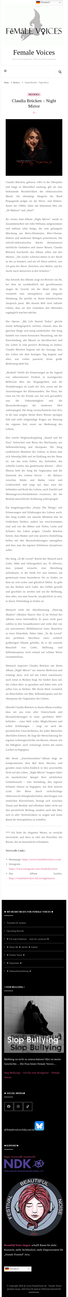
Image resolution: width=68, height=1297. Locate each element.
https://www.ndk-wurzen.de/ (20, 1156)
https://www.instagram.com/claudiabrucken (33, 868)
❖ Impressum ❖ (14, 963)
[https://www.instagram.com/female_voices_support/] (18, 1106)
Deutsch (14, 1268)
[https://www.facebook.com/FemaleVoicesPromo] (8, 1106)
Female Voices (34, 52)
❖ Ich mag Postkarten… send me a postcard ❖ (28, 939)
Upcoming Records (15, 931)
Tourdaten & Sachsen (16, 923)
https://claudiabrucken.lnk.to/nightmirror (32, 878)
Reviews (34, 94)
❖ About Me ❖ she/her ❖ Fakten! (22, 947)
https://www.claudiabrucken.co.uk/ (41, 859)
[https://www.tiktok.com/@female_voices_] (27, 1106)
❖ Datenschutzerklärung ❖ (19, 971)
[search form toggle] (60, 72)
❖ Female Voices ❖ (16, 955)
